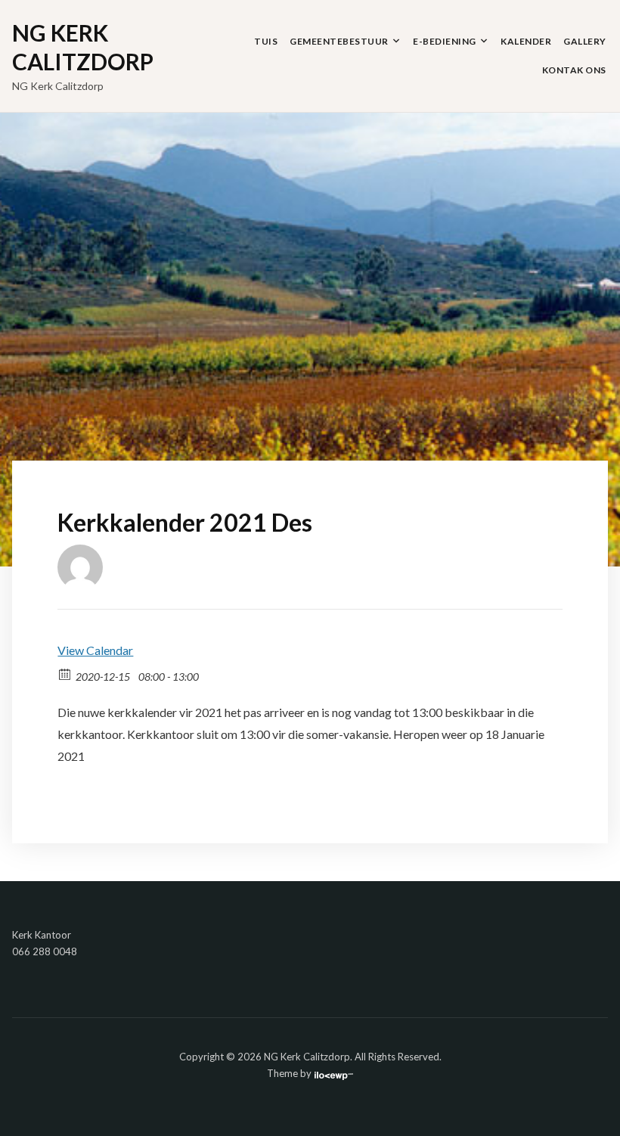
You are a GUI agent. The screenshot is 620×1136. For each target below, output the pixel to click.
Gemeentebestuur (339, 41)
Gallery (584, 41)
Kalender (526, 41)
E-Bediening (444, 41)
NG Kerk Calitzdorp (82, 47)
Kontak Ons (574, 70)
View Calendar (95, 650)
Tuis (265, 41)
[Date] (65, 673)
